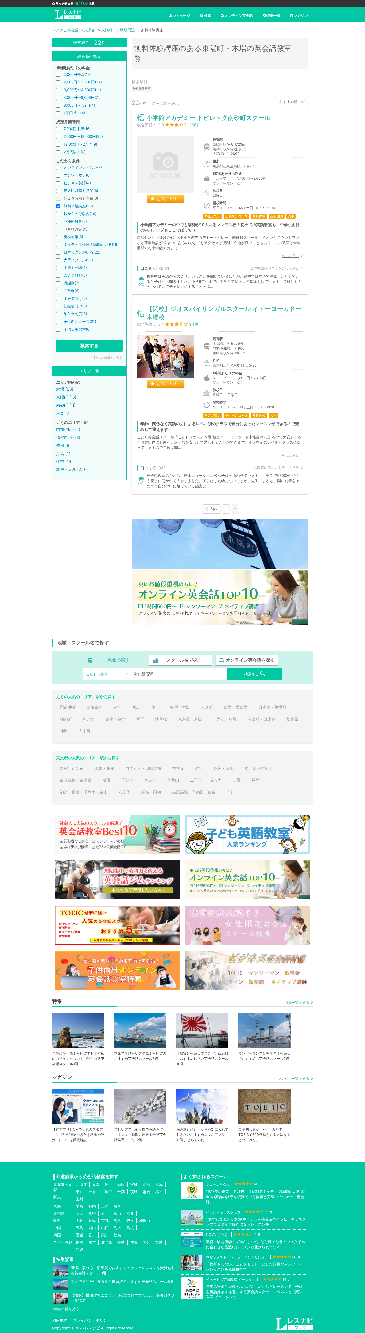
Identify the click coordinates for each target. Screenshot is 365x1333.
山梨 (79, 1199)
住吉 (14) (64, 461)
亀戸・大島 (180, 707)
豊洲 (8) (63, 445)
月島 (136, 707)
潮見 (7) (63, 413)
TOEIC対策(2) (75, 221)
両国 (140, 719)
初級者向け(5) (75, 306)
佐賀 (134, 1242)
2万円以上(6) (74, 152)
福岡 (79, 1242)
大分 (146, 1242)
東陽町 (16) (66, 397)
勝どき (89, 719)
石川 (105, 1213)
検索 (207, 15)
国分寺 (127, 780)
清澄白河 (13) (68, 437)
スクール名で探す (184, 660)
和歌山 (144, 1220)
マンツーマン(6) (77, 175)
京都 (105, 1220)
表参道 (150, 780)
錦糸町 (66, 719)
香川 (92, 1235)
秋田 (121, 1184)
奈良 (130, 1220)
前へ (214, 509)
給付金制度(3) (75, 313)
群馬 (146, 1191)
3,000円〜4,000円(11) (82, 89)
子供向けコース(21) (80, 321)
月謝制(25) (73, 283)
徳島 (117, 1235)
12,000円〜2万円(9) (80, 144)
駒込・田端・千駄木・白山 (84, 792)
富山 (117, 1213)
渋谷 (199, 768)
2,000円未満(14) (77, 74)
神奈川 (94, 1191)
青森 (96, 1184)
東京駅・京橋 (190, 719)
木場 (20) (64, 389)
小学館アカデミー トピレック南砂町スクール (208, 117)
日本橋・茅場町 (272, 707)
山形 (146, 1184)
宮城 (134, 1184)
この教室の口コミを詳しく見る (274, 268)
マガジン (301, 15)
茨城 (134, 1191)
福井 (130, 1213)
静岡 (92, 1206)
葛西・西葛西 (236, 707)
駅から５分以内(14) (80, 213)
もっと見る (290, 256)
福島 (159, 1184)
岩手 (108, 1184)
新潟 (79, 1213)
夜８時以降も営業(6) (81, 190)
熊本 (92, 1242)
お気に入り (167, 198)
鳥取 (117, 1227)
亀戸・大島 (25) (70, 469)
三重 (105, 1206)
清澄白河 (95, 707)
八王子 (124, 792)
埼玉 (108, 1191)
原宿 (255, 780)
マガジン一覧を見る (293, 1078)
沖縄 (79, 1249)
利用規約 (59, 1320)
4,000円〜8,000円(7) (81, 97)
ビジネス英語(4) (77, 183)
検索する (89, 345)
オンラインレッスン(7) (83, 167)
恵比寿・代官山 (258, 768)
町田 (106, 780)
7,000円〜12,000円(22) (83, 136)
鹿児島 (106, 1242)
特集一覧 (273, 15)
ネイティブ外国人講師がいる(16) (91, 244)
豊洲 (117, 707)
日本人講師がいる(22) (82, 252)
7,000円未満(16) (77, 128)
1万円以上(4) (74, 113)
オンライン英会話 (239, 15)
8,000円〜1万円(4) (79, 105)
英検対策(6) (73, 236)
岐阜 (117, 1206)
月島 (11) (64, 453)
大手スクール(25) (78, 260)
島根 (130, 1227)
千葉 (121, 1191)
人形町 (207, 707)
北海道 (81, 1184)
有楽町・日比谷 (261, 719)
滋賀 (117, 1220)
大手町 (85, 730)
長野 (92, 1213)
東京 (79, 1191)
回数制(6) (71, 290)
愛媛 (79, 1235)
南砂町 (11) (66, 405)
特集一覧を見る (297, 1002)
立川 (231, 792)
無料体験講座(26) (78, 206)
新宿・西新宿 (72, 768)
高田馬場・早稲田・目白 (194, 792)
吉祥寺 (178, 768)
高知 (105, 1235)
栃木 (159, 1191)
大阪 (79, 1220)
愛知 (79, 1206)
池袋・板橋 (104, 768)
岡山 (92, 1227)
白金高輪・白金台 (76, 780)
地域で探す (118, 660)
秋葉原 (292, 719)
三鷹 (237, 780)
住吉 (155, 707)
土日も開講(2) (75, 267)
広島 (79, 1227)
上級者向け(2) (75, 298)
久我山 (173, 780)
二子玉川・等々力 (206, 780)
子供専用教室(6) (77, 329)
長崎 (121, 1242)
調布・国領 (151, 792)
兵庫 (92, 1220)
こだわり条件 (97, 674)
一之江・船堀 (225, 719)
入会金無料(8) (75, 275)
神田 (64, 730)
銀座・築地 (115, 719)
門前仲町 (68, 707)
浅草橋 (161, 719)
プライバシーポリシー (91, 1320)
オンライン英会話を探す (250, 660)
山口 (105, 1227)
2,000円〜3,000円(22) (83, 82)
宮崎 (159, 1242)
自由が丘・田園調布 (143, 768)
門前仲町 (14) (68, 429)
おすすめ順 (288, 101)
